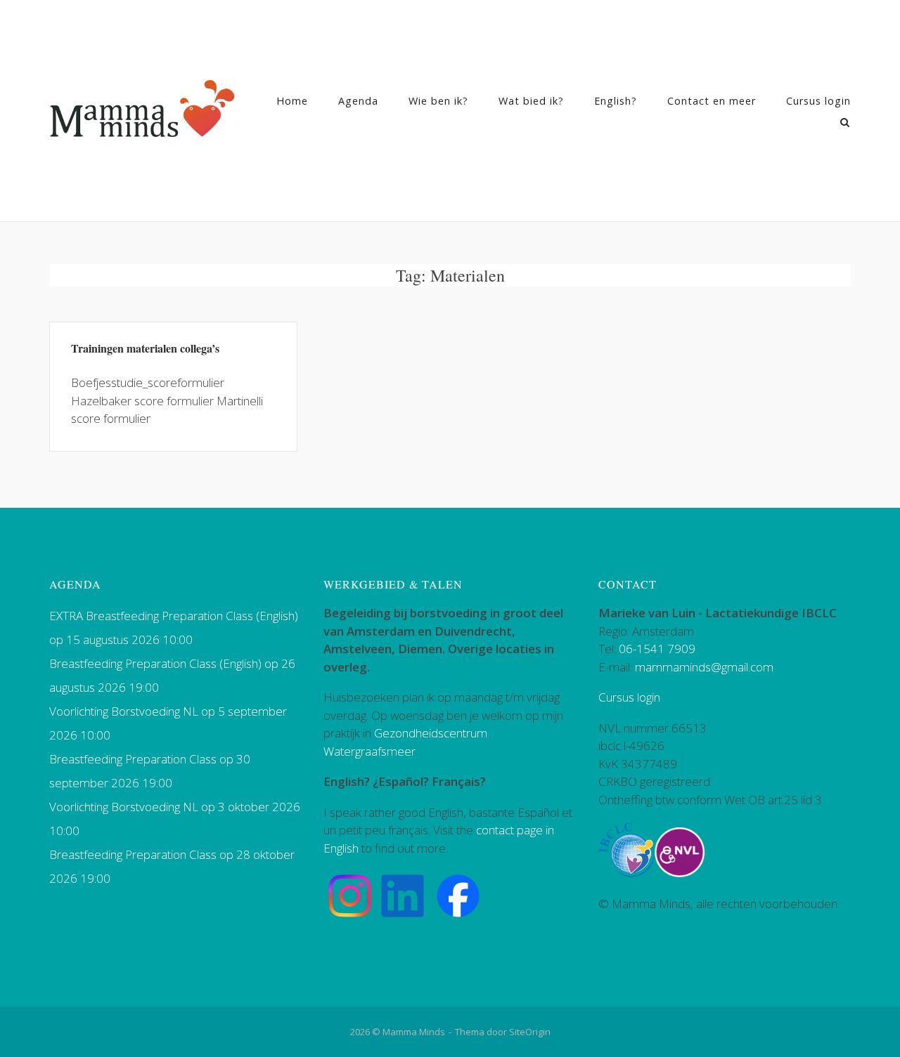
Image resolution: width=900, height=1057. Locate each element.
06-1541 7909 (657, 649)
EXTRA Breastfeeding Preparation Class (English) (173, 616)
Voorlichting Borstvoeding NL (123, 711)
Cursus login (818, 100)
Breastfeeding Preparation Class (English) (155, 663)
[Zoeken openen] (845, 123)
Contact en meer (711, 100)
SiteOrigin (530, 1031)
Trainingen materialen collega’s (145, 348)
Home (292, 100)
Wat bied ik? (531, 100)
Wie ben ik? (438, 100)
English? (615, 100)
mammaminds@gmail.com (704, 667)
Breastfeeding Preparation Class (133, 759)
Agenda (358, 100)
